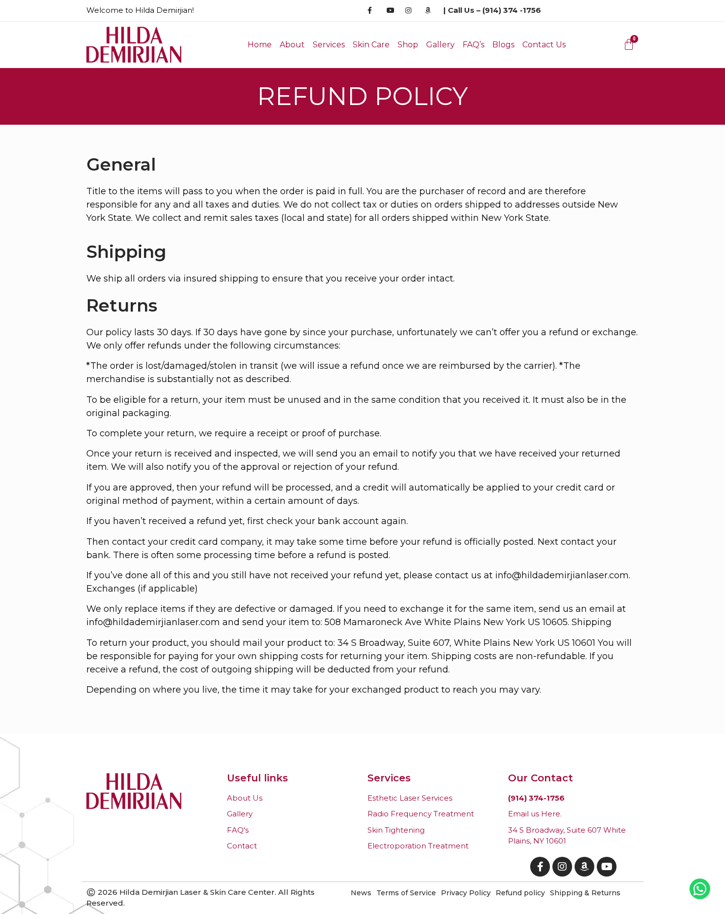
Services (329, 44)
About (292, 44)
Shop (408, 44)
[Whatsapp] (699, 889)
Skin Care (371, 44)
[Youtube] (606, 867)
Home (260, 44)
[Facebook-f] (540, 867)
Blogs (503, 44)
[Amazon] (584, 867)
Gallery (440, 44)
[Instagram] (562, 867)
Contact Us (544, 44)
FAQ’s (473, 44)
